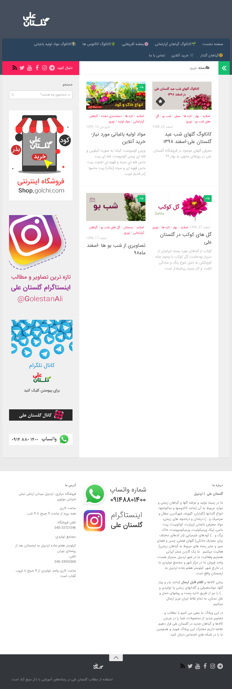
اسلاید (140, 116)
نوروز (112, 121)
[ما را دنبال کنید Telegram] (52, 68)
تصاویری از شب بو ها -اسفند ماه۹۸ (116, 249)
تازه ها (129, 116)
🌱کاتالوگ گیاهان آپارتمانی (175, 44)
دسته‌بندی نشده (111, 116)
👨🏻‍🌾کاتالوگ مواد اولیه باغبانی (55, 44)
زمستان (128, 227)
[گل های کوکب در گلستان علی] (182, 207)
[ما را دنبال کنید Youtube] (29, 68)
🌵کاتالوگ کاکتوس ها (99, 44)
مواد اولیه (124, 121)
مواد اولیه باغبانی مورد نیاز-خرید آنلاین (118, 138)
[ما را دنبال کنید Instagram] (44, 68)
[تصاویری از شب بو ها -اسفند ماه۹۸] (115, 207)
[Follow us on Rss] (14, 68)
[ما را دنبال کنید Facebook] (37, 68)
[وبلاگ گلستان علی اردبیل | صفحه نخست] (34, 19)
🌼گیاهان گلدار (212, 55)
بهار (197, 116)
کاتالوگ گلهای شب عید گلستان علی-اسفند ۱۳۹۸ (187, 138)
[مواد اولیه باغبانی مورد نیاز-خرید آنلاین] (115, 96)
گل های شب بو (110, 227)
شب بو (166, 116)
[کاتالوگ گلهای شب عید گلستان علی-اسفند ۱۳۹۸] (182, 96)
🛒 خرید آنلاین (182, 55)
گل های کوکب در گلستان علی (186, 238)
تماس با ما (157, 55)
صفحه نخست (212, 44)
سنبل (177, 116)
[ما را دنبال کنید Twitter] (22, 68)
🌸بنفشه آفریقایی (135, 44)
